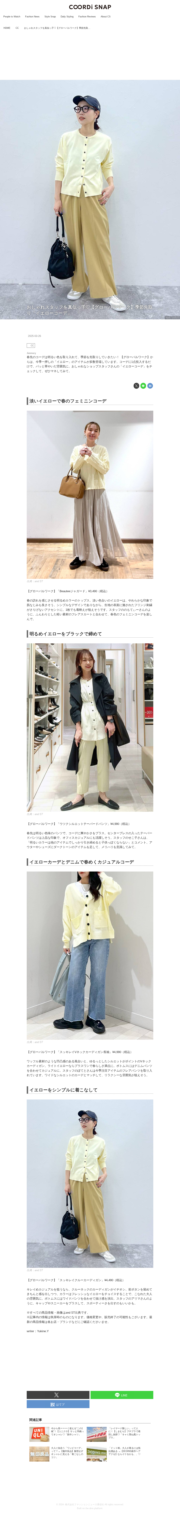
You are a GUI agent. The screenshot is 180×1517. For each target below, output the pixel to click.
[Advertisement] (90, 55)
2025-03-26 (34, 336)
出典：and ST (172, 317)
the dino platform (93, 1508)
